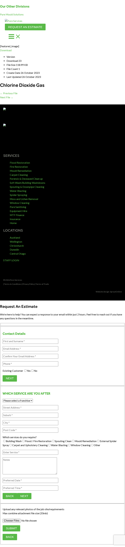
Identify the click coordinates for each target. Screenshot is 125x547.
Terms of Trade (42, 284)
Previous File (8, 93)
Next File (6, 97)
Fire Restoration (19, 166)
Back (10, 496)
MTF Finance (17, 215)
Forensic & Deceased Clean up (26, 178)
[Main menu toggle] (14, 37)
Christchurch (17, 245)
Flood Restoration (20, 162)
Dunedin (14, 249)
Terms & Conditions (12, 284)
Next (10, 378)
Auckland (15, 237)
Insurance (15, 219)
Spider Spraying (18, 194)
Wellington (16, 241)
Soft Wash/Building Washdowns (27, 182)
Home (13, 223)
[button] (12, 14)
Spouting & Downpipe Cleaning (27, 186)
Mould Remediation (21, 170)
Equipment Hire (18, 211)
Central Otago (18, 253)
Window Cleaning (19, 202)
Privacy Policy (29, 284)
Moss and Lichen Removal (24, 199)
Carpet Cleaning (19, 174)
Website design (102, 291)
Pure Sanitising (18, 206)
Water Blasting (18, 190)
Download (6, 50)
